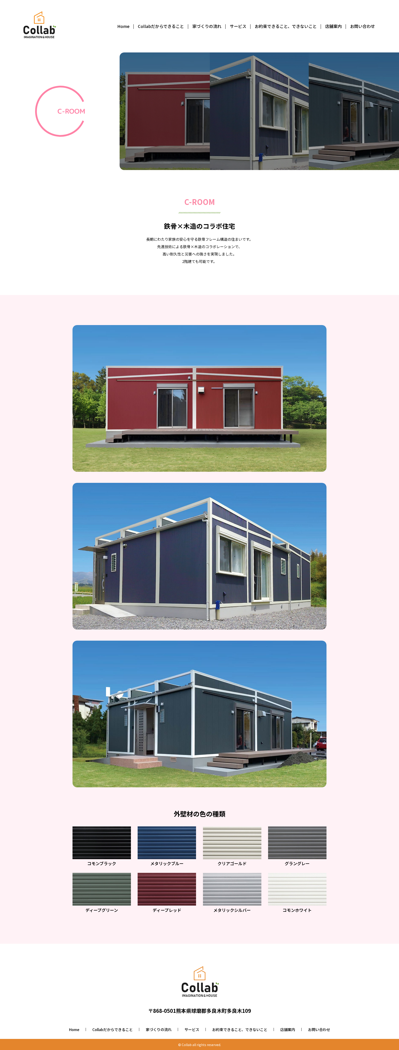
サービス (191, 1029)
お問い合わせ (319, 1029)
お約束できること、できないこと (239, 1029)
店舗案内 (287, 1029)
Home (74, 1029)
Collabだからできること (112, 1029)
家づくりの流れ (159, 1029)
